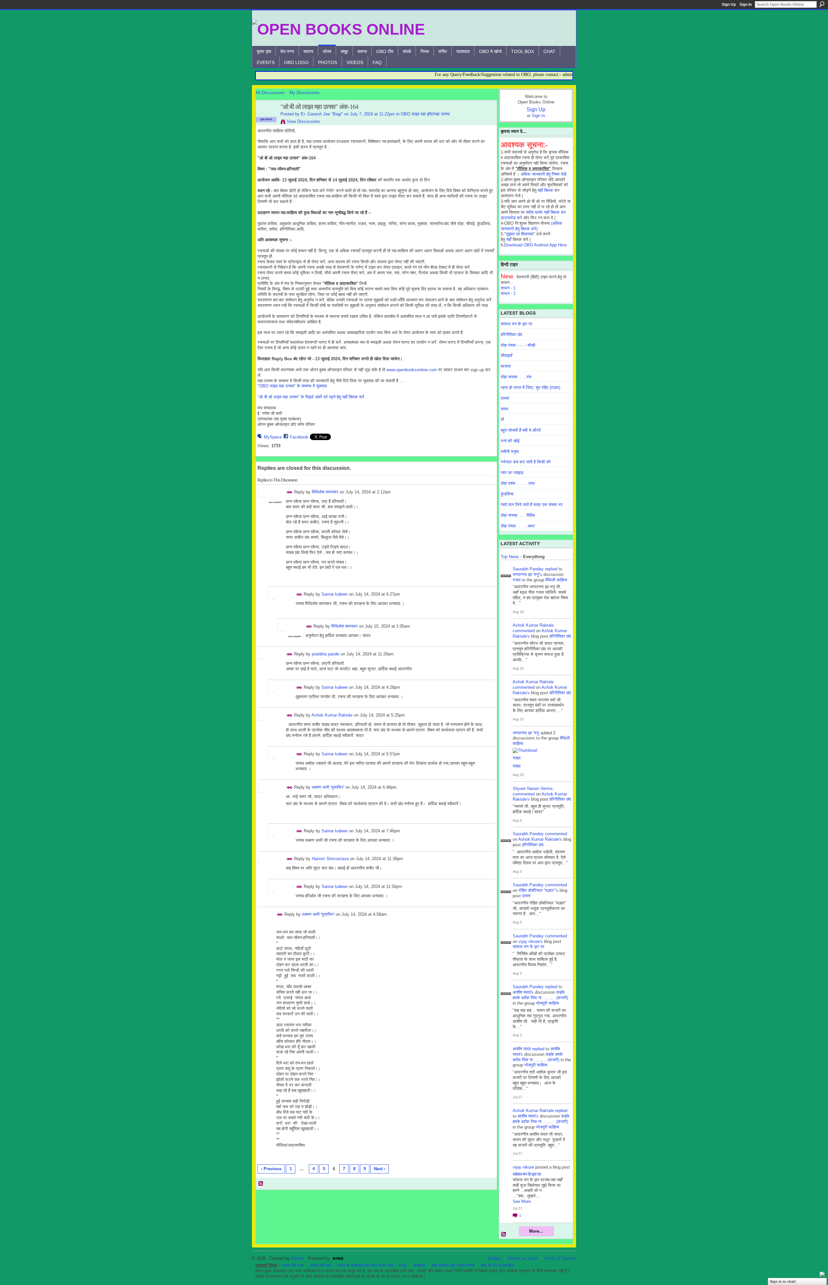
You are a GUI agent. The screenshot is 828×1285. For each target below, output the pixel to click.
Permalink (290, 492)
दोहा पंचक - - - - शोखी (518, 345)
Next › (379, 1168)
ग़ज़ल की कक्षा (293, 1265)
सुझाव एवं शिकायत (519, 234)
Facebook (299, 437)
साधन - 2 (508, 293)
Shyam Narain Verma (532, 788)
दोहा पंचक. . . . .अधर (518, 526)
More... (536, 1231)
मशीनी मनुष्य (510, 451)
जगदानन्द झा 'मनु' (526, 732)
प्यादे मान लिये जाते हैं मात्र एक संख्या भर (532, 504)
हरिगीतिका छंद (511, 334)
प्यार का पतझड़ (512, 472)
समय (504, 408)
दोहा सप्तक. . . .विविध (518, 515)
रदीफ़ (402, 1265)
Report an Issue (523, 1258)
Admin (297, 1258)
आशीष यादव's (523, 992)
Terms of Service (560, 1258)
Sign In (745, 4)
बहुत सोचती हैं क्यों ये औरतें (520, 430)
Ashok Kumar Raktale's (540, 839)
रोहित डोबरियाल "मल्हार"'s (538, 890)
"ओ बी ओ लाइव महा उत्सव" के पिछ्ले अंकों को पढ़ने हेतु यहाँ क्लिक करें (310, 396)
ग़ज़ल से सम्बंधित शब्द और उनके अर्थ (365, 1265)
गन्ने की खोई (510, 440)
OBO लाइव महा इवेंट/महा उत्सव (425, 114)
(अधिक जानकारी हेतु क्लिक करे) (531, 226)
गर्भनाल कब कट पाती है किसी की (525, 461)
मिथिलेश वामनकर (325, 492)
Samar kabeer (334, 594)
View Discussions (303, 121)
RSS (261, 1184)
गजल (517, 580)
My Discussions (304, 92)
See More (522, 1201)
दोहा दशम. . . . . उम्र (518, 483)
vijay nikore (523, 1167)
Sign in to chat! (783, 1281)
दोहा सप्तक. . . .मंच (516, 376)
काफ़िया (419, 1265)
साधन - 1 (508, 288)
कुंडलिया (507, 493)
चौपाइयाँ (506, 355)
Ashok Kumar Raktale (332, 715)
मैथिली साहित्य (556, 580)
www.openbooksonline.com (412, 369)
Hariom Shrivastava (330, 858)
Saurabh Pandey (528, 569)
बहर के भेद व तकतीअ (497, 1265)
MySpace (273, 437)
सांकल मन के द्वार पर (516, 323)
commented (524, 630)
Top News (510, 556)
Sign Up (729, 4)
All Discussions (270, 92)
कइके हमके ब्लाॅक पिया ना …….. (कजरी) (540, 995)
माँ (502, 419)
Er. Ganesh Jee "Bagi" (322, 114)
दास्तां (505, 398)
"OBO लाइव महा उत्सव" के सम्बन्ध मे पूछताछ (292, 385)
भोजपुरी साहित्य (547, 1003)
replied (551, 569)
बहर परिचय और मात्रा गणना (452, 1265)
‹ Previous (271, 1168)
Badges (495, 1258)
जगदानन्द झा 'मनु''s (527, 574)
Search (821, 4)
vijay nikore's (530, 941)
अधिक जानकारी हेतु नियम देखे (543, 174)
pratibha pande (325, 654)
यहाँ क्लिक (545, 190)
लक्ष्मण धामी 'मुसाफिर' (328, 787)
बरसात (506, 366)
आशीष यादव (522, 1048)
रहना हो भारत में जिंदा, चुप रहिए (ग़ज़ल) (530, 387)
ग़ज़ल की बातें (320, 1265)
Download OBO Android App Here (535, 245)
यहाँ (508, 239)
